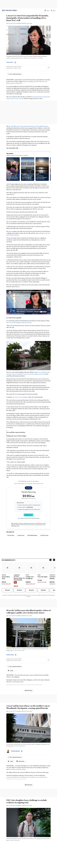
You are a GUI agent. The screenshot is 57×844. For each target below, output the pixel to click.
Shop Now (7, 590)
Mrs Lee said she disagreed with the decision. (19, 322)
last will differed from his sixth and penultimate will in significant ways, (28, 126)
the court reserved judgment (20, 397)
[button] (47, 10)
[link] (9, 10)
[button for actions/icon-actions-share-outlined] (48, 67)
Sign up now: (9, 23)
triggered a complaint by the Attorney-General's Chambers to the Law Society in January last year (28, 373)
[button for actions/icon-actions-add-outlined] (15, 62)
